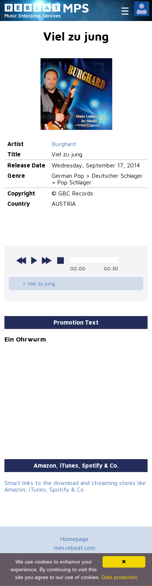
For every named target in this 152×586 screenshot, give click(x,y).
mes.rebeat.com (74, 547)
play (34, 260)
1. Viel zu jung (39, 283)
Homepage (74, 538)
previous (21, 260)
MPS (76, 7)
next (46, 260)
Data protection (119, 577)
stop (60, 260)
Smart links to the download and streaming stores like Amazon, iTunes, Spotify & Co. (75, 486)
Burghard (64, 144)
